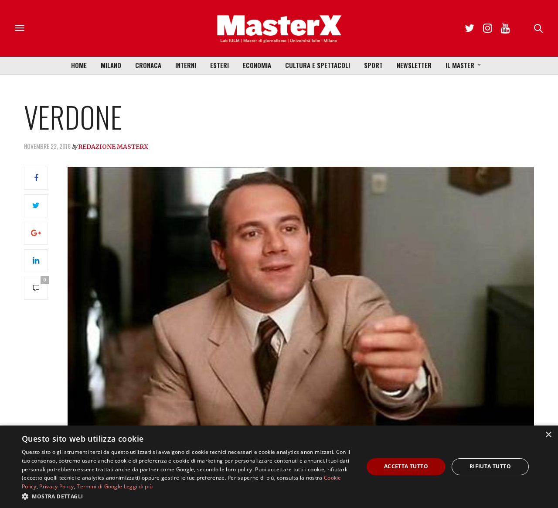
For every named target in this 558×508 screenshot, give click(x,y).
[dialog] (279, 467)
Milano (111, 65)
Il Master (460, 65)
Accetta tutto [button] (406, 466)
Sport (373, 65)
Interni (185, 65)
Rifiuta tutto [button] (490, 466)
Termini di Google (99, 486)
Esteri (219, 65)
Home (79, 65)
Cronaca (148, 65)
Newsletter (414, 65)
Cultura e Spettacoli (317, 65)
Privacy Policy (56, 486)
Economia (257, 65)
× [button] (548, 435)
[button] (188, 496)
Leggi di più (138, 486)
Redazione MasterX (113, 147)
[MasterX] (279, 28)
